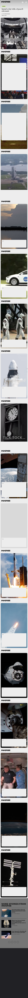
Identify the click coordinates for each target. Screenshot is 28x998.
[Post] (12, 942)
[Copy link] (15, 942)
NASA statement (20, 845)
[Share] (9, 942)
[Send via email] (18, 942)
